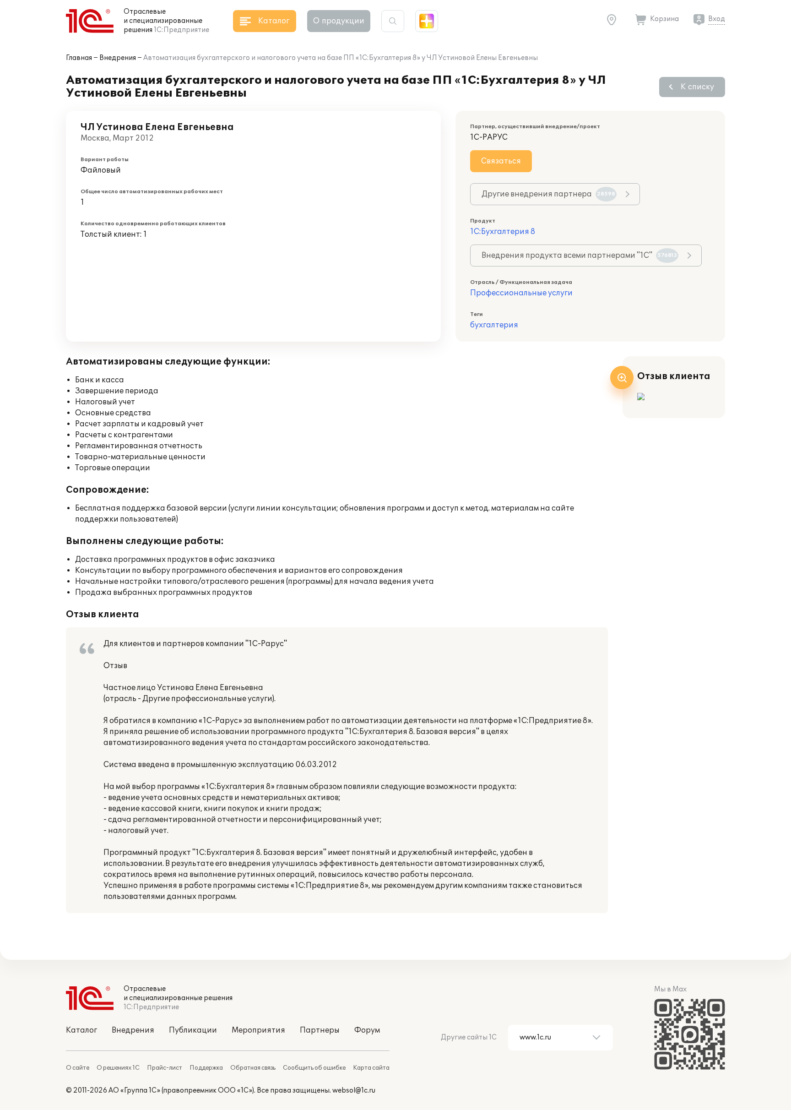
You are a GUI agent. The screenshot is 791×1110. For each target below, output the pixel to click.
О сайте (77, 1068)
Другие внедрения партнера (548, 194)
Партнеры (320, 1030)
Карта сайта (371, 1068)
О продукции (338, 21)
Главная (79, 58)
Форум (367, 1030)
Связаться (501, 161)
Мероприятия (258, 1030)
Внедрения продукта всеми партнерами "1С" (579, 255)
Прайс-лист (164, 1068)
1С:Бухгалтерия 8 (502, 231)
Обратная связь (253, 1068)
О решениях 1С (118, 1068)
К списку (697, 87)
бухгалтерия (494, 325)
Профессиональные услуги (521, 293)
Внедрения (117, 58)
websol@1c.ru (353, 1090)
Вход (716, 19)
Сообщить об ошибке (314, 1068)
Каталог (81, 1030)
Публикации (193, 1030)
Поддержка (206, 1068)
